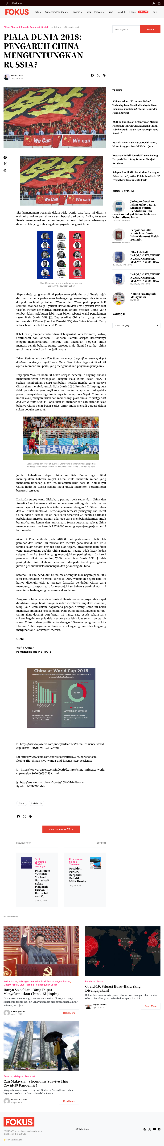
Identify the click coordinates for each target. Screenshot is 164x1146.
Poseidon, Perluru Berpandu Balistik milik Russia (77, 875)
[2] (18, 756)
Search (150, 29)
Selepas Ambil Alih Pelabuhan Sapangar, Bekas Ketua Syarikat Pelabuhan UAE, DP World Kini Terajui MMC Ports (136, 176)
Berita (38, 859)
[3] (18, 769)
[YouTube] (154, 1129)
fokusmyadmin (18, 1011)
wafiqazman (17, 75)
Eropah (25, 27)
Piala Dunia (36, 803)
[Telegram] (159, 1129)
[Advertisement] (136, 61)
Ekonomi (15, 27)
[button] (153, 3)
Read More (69, 1012)
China (7, 27)
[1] (50, 317)
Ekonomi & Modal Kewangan (40, 864)
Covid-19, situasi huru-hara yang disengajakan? (112, 988)
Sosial (44, 27)
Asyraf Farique (100, 1004)
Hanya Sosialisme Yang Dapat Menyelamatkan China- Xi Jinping (31, 992)
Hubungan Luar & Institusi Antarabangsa (40, 981)
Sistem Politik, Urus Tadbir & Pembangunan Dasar (30, 984)
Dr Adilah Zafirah (19, 1099)
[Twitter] (149, 1129)
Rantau (66, 981)
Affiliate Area (82, 1129)
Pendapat (35, 27)
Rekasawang (16, 1139)
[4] (45, 511)
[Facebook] (145, 1129)
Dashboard (17, 3)
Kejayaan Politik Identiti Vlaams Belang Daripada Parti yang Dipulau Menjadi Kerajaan (135, 159)
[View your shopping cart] (159, 3)
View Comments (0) (59, 829)
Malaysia (19, 1076)
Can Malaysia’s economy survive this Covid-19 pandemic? (36, 1083)
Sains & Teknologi (74, 862)
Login (6, 3)
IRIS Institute (20, 1134)
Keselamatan (76, 859)
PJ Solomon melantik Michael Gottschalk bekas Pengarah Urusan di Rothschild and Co (42, 883)
